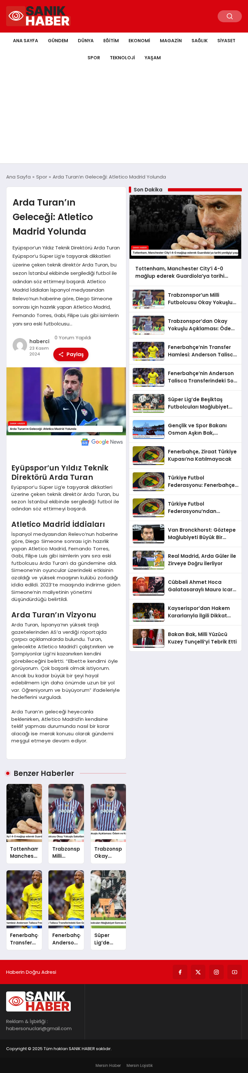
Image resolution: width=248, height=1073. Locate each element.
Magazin (171, 40)
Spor (94, 57)
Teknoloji (122, 57)
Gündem (58, 40)
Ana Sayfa (25, 40)
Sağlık (199, 40)
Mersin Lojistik (140, 1065)
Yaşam (153, 57)
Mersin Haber (108, 1065)
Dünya (86, 40)
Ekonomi (139, 40)
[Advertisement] (124, 115)
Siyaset (226, 40)
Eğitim (111, 40)
